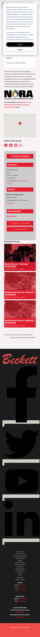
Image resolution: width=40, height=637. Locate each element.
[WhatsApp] (20, 145)
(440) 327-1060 (21, 587)
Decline (20, 49)
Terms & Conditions (20, 579)
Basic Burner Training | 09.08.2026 (16, 265)
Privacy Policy (20, 577)
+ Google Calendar (20, 223)
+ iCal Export (20, 229)
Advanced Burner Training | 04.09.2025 (23, 337)
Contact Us (20, 573)
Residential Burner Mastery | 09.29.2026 (19, 321)
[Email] (15, 145)
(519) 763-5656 (21, 601)
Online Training (20, 551)
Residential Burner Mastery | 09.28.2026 (19, 293)
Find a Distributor (20, 571)
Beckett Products (20, 562)
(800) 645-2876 (22, 585)
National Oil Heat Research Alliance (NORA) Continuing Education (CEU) (17, 104)
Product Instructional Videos (20, 556)
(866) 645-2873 (20, 612)
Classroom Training (20, 554)
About (20, 575)
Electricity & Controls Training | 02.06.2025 (18, 335)
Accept (20, 44)
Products (20, 560)
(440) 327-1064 (21, 590)
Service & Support (20, 569)
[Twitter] (10, 145)
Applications (20, 566)
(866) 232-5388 (20, 617)
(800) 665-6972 (22, 599)
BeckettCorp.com (20, 558)
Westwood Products (20, 564)
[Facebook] (6, 145)
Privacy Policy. (10, 28)
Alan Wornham (12, 216)
